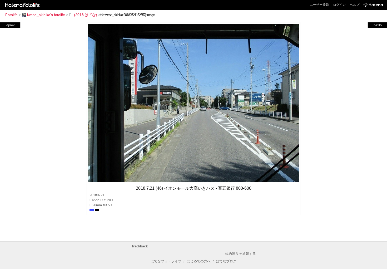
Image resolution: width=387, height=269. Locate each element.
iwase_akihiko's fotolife (46, 15)
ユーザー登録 (319, 5)
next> (378, 25)
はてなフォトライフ (166, 261)
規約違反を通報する (240, 254)
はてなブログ (226, 261)
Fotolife (11, 15)
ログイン (339, 5)
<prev (10, 25)
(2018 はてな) (85, 15)
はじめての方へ (199, 261)
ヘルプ (354, 5)
